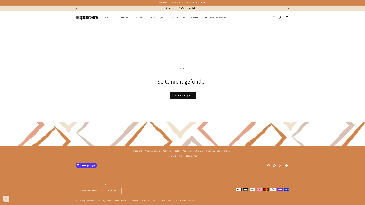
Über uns (137, 150)
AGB (153, 200)
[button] (274, 18)
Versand (161, 200)
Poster (177, 150)
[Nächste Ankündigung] (288, 8)
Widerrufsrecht (121, 200)
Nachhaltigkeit (152, 150)
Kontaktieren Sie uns (193, 150)
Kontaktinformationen (189, 200)
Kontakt (167, 150)
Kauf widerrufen (175, 155)
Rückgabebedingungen (218, 150)
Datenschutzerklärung (139, 200)
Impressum (172, 200)
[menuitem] (110, 18)
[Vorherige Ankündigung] (76, 8)
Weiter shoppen (182, 95)
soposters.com (88, 201)
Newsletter (191, 155)
